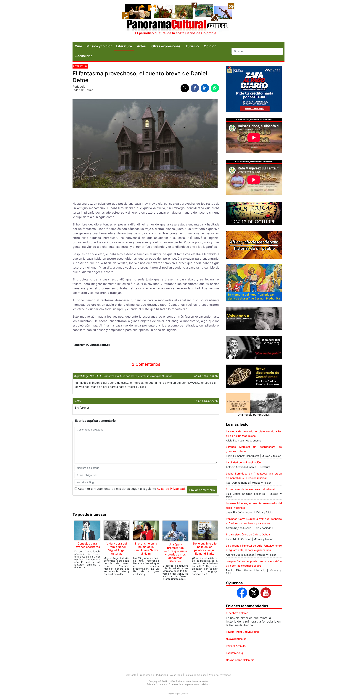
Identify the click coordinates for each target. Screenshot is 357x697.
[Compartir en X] (185, 88)
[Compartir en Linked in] (205, 88)
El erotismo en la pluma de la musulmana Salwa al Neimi (146, 548)
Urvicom (184, 694)
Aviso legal (176, 674)
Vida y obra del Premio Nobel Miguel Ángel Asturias (117, 548)
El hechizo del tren (237, 613)
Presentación (146, 674)
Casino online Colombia (240, 660)
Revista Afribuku (236, 645)
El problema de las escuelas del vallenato (251, 489)
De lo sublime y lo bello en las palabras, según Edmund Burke (205, 548)
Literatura (124, 46)
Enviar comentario (202, 490)
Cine (78, 46)
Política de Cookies (196, 674)
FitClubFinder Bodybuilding (242, 631)
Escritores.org (234, 652)
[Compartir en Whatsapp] (215, 88)
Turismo (192, 46)
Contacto (131, 674)
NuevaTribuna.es (236, 638)
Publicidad (162, 674)
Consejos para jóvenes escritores (87, 545)
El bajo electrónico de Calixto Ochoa (248, 534)
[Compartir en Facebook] (195, 88)
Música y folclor (99, 46)
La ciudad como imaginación (243, 462)
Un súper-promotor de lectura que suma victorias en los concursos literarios (175, 553)
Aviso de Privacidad (171, 488)
